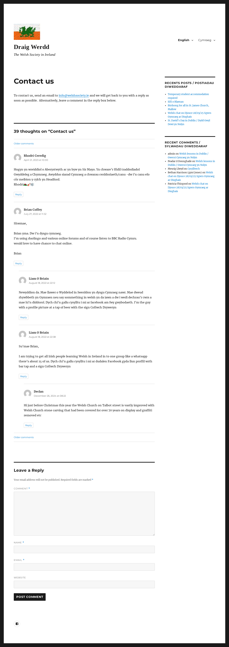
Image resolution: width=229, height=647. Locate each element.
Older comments (24, 143)
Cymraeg (204, 40)
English (183, 40)
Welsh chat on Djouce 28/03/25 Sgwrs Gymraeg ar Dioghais (191, 176)
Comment (22, 488)
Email (19, 560)
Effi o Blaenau (176, 101)
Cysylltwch (193, 168)
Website (20, 577)
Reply (18, 194)
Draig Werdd (31, 46)
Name (19, 542)
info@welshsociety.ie (74, 95)
